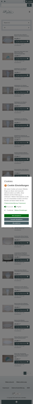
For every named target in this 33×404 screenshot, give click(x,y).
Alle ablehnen (16, 223)
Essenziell (10, 206)
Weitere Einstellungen (20, 210)
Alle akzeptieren (16, 215)
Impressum (22, 203)
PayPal (19, 206)
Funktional (10, 210)
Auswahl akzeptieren (17, 219)
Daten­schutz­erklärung (11, 203)
